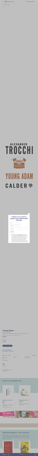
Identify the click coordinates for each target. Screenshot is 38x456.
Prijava (12, 231)
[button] (29, 214)
